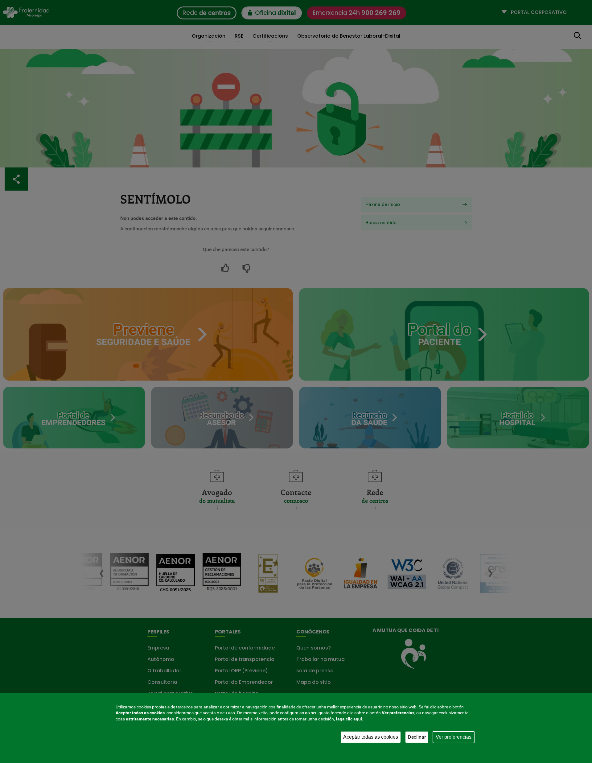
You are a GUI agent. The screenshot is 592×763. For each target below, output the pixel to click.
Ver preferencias (453, 737)
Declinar (417, 737)
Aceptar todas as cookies (370, 737)
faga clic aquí (349, 718)
